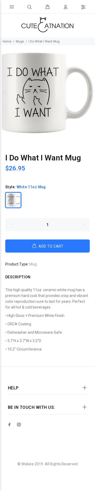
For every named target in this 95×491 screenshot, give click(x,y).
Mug (33, 264)
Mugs (20, 41)
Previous (5, 93)
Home (7, 41)
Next (90, 93)
